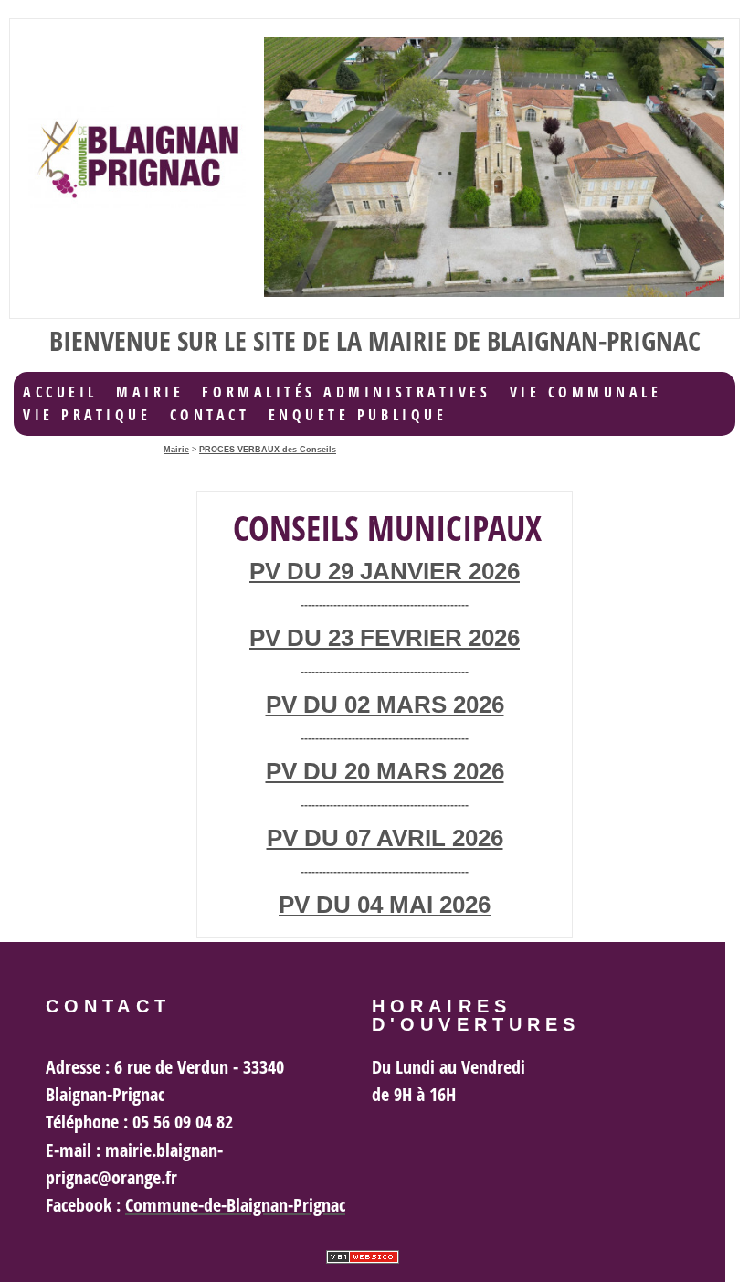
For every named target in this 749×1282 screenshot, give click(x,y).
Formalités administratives (346, 392)
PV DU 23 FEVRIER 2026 (384, 638)
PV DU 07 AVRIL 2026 (385, 838)
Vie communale (586, 392)
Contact (210, 415)
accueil (60, 392)
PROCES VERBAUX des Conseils (267, 449)
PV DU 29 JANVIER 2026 (384, 571)
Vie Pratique (87, 415)
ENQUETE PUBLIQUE (358, 415)
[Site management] (362, 1257)
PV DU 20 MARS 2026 (385, 771)
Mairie (150, 392)
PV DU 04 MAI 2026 (385, 904)
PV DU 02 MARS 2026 (385, 704)
